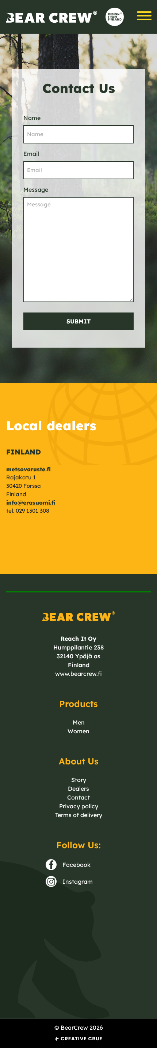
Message (35, 189)
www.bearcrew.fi (78, 673)
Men (79, 722)
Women (78, 731)
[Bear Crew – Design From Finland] (51, 17)
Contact (78, 797)
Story (78, 779)
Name (32, 117)
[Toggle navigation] (144, 17)
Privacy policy (78, 806)
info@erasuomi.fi (30, 502)
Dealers (78, 788)
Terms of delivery (78, 815)
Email (31, 153)
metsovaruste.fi (28, 469)
